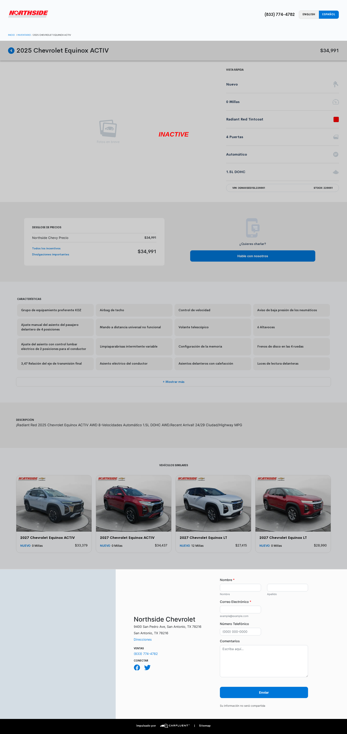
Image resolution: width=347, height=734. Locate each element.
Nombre (227, 580)
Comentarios (230, 641)
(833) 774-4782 (280, 14)
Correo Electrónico (235, 602)
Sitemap (202, 725)
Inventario (24, 35)
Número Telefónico (234, 624)
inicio (11, 35)
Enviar (264, 692)
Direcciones (143, 639)
